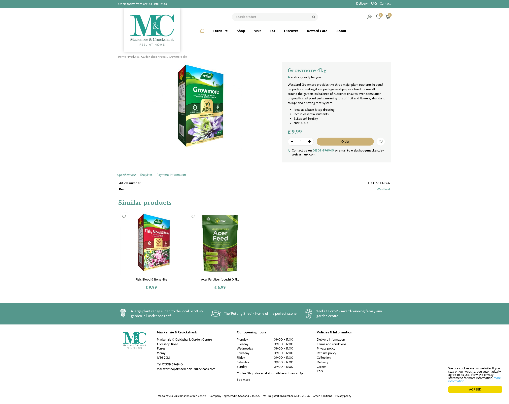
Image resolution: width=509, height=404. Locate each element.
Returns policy (326, 353)
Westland (383, 189)
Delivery (322, 362)
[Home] (202, 34)
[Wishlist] (379, 17)
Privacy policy (343, 395)
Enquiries (146, 175)
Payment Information (171, 175)
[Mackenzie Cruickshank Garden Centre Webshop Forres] (152, 30)
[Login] (370, 17)
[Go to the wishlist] (377, 17)
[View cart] (388, 17)
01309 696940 (323, 150)
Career (321, 367)
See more (243, 380)
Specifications (126, 175)
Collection (324, 357)
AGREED (475, 389)
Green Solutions (322, 395)
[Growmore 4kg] (197, 111)
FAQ (320, 371)
